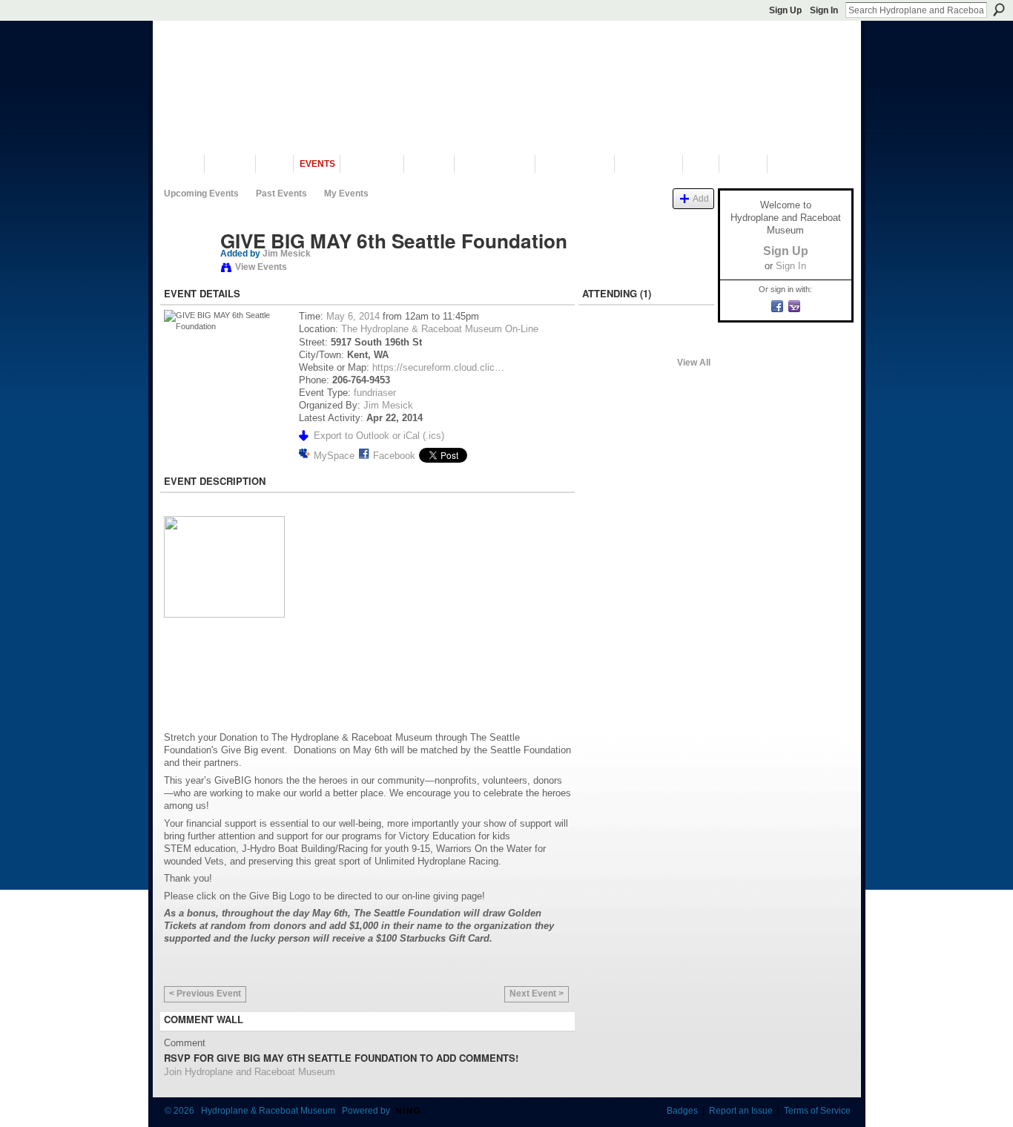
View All (693, 362)
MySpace (334, 455)
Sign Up (785, 10)
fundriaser (375, 392)
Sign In (824, 10)
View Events (261, 267)
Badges (682, 1110)
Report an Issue (741, 1110)
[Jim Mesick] (187, 272)
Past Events (281, 193)
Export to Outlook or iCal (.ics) (379, 435)
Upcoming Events (201, 193)
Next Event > (536, 993)
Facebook (394, 455)
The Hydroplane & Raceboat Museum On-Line (439, 328)
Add (701, 198)
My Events (346, 193)
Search (999, 9)
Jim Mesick (287, 253)
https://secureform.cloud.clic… (438, 367)
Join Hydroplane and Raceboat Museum (249, 1071)
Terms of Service (817, 1110)
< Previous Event (205, 993)
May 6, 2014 (353, 316)
